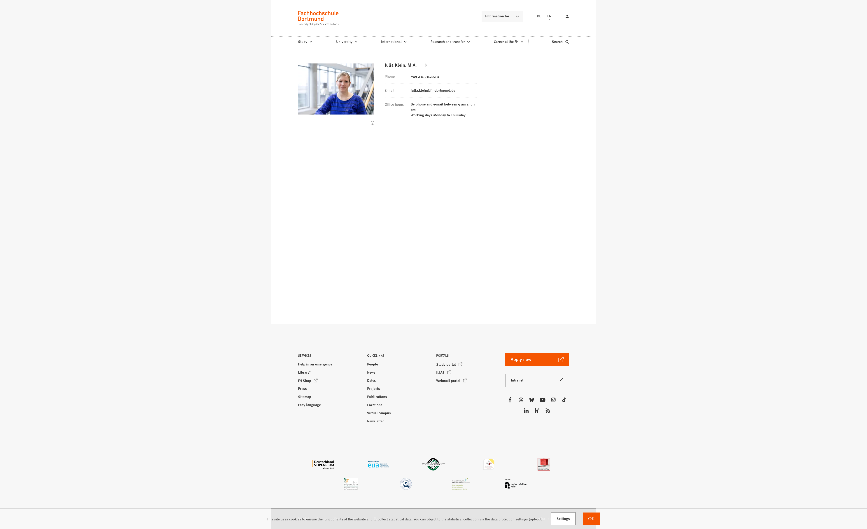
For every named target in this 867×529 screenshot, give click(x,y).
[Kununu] (537, 410)
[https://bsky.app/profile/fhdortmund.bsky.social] (531, 399)
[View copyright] (372, 122)
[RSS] (548, 410)
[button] (330, 356)
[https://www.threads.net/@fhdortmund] (520, 399)
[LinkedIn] (526, 410)
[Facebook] (510, 399)
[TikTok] (564, 399)
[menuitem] (305, 41)
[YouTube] (542, 399)
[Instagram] (553, 399)
